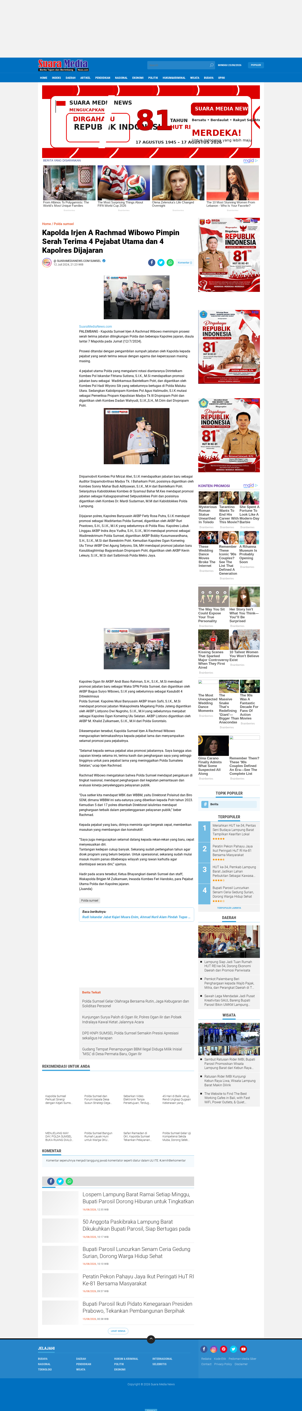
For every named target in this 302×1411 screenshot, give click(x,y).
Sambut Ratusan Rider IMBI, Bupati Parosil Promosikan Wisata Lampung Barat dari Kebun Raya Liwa (229, 1063)
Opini (221, 77)
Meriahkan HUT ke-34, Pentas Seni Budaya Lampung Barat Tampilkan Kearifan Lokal (234, 830)
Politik (153, 77)
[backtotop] (151, 1339)
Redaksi (206, 1358)
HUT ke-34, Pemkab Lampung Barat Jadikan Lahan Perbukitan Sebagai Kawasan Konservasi (234, 871)
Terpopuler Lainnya (229, 908)
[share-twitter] (161, 262)
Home (43, 77)
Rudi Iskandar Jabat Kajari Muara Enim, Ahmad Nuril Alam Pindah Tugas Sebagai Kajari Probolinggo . (136, 917)
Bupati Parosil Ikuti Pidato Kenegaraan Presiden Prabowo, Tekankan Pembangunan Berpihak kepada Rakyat (137, 1311)
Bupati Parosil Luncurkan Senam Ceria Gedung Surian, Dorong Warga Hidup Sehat (136, 1252)
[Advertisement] (151, 29)
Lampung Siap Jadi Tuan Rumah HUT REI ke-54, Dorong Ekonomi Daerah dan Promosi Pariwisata (228, 966)
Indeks (56, 77)
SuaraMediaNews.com (95, 326)
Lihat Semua (118, 1331)
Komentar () (185, 262)
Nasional (121, 77)
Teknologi (45, 1369)
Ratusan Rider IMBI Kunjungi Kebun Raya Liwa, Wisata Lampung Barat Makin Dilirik (230, 1080)
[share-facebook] (151, 262)
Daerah (71, 77)
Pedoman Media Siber (242, 1358)
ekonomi (138, 77)
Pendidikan (102, 77)
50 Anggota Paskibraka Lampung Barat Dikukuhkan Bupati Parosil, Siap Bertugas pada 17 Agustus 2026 (136, 1229)
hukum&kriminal (174, 77)
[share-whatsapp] (170, 262)
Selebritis (159, 1364)
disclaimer (241, 1364)
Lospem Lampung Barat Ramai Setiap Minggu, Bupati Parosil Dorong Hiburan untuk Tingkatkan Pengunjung (138, 1201)
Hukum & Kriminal (126, 1358)
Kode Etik (220, 1358)
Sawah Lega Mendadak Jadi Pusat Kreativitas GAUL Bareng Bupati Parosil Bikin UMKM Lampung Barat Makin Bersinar (229, 1000)
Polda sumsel (89, 900)
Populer (256, 65)
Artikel (85, 77)
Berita (214, 804)
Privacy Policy (223, 1364)
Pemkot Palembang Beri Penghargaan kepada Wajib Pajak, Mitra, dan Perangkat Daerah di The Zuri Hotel (230, 983)
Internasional (162, 1358)
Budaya (208, 77)
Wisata (194, 77)
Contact (206, 1364)
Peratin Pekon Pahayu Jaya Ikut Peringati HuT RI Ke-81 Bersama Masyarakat (138, 1280)
